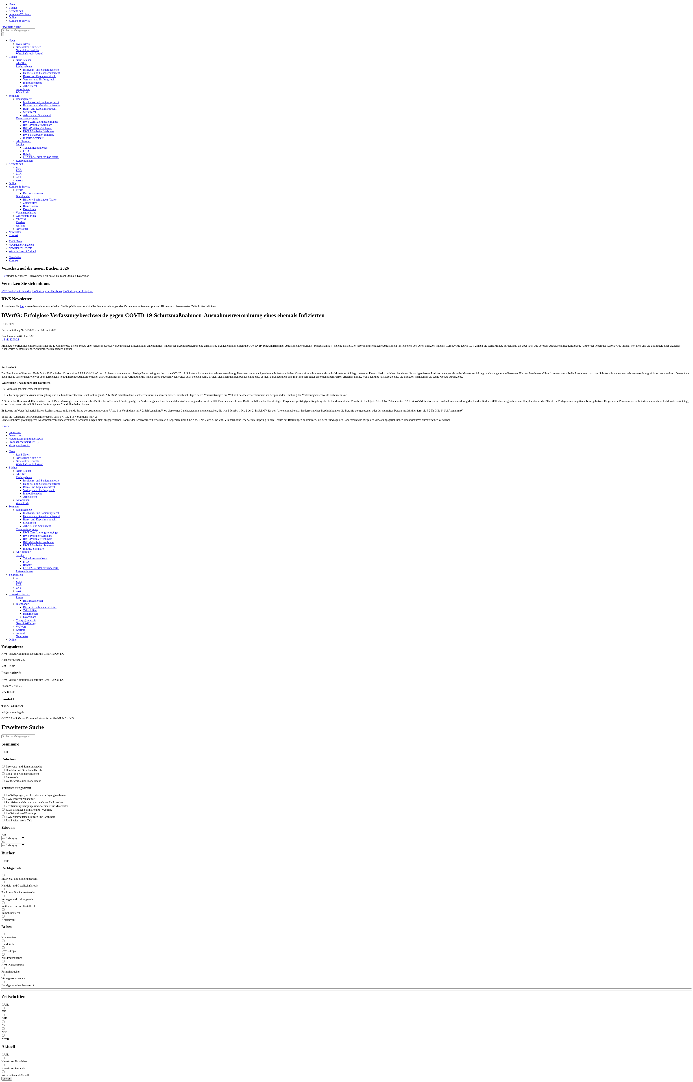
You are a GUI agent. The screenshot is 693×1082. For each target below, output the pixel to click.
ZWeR (19, 180)
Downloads (29, 209)
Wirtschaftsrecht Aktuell (29, 53)
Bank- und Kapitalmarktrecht (39, 76)
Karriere (20, 222)
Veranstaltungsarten (27, 118)
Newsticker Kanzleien (28, 47)
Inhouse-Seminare (33, 137)
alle (7, 752)
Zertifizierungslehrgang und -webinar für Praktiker (34, 802)
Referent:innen (24, 160)
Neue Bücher (23, 59)
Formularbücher (10, 971)
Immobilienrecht (32, 82)
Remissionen (30, 206)
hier (22, 306)
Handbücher (8, 944)
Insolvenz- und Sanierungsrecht (41, 69)
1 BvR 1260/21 (10, 339)
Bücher (13, 7)
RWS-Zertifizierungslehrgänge (40, 121)
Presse (19, 189)
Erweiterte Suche (11, 26)
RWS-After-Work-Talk (18, 820)
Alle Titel (21, 63)
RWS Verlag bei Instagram (78, 291)
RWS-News (23, 43)
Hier (3, 275)
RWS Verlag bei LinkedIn (16, 291)
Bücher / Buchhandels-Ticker (39, 199)
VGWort (21, 219)
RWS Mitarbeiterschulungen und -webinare (30, 816)
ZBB (19, 170)
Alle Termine (23, 141)
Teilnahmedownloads (35, 147)
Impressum (15, 432)
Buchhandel (23, 196)
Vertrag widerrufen (19, 445)
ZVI (18, 176)
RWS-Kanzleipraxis (12, 964)
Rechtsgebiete (24, 66)
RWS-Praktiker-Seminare (37, 124)
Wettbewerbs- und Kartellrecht (23, 780)
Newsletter (22, 228)
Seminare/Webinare (20, 14)
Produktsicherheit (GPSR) (23, 441)
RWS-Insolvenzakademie (20, 798)
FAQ (26, 150)
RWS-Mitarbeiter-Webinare (38, 131)
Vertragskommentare (13, 978)
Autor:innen (23, 89)
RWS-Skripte (9, 951)
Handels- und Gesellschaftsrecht (41, 72)
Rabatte (27, 154)
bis (3, 841)
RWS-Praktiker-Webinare (37, 128)
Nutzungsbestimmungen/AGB (26, 438)
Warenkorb (22, 92)
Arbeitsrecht (30, 85)
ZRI (18, 167)
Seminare (14, 95)
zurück (5, 426)
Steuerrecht (29, 111)
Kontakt (13, 235)
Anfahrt (20, 225)
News (12, 4)
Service (20, 144)
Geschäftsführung (26, 215)
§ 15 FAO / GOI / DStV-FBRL (41, 157)
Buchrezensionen (33, 193)
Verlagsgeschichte (26, 212)
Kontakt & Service (19, 20)
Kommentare (8, 937)
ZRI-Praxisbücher (11, 957)
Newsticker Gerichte (27, 50)
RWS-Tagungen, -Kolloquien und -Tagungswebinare (35, 795)
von (3, 834)
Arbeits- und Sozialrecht (37, 115)
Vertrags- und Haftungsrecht (39, 79)
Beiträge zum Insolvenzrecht (17, 985)
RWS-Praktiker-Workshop (20, 813)
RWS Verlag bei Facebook (47, 291)
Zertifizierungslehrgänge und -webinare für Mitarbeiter (36, 806)
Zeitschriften (16, 10)
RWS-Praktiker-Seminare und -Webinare (28, 809)
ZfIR (18, 173)
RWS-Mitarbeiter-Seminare (38, 134)
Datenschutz (16, 435)
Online (12, 17)
